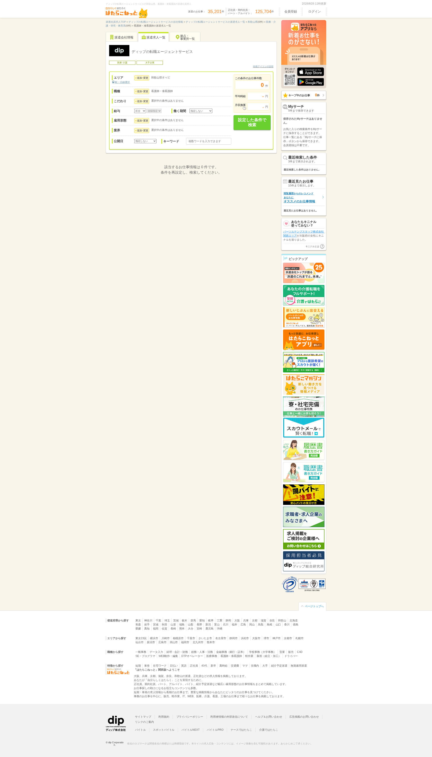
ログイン (314, 11)
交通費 (235, 665)
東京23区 (141, 638)
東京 (138, 620)
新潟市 (151, 642)
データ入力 (156, 652)
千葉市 (191, 638)
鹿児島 (209, 628)
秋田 (164, 624)
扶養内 (255, 665)
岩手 (147, 624)
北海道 (294, 620)
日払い (174, 665)
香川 (287, 624)
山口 (278, 624)
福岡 (155, 628)
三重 (219, 620)
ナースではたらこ (241, 729)
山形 (173, 624)
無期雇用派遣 (299, 665)
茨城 (176, 620)
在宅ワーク (159, 665)
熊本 (182, 628)
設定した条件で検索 (252, 122)
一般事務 (140, 652)
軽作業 (249, 656)
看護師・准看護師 (231, 656)
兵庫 (246, 620)
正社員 (194, 665)
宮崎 (199, 628)
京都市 (288, 638)
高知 (147, 628)
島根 (269, 624)
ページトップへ (314, 606)
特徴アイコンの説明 (263, 66)
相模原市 (178, 638)
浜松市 (245, 638)
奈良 (272, 620)
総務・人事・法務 (202, 652)
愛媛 (138, 628)
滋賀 (263, 620)
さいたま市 (205, 638)
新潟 (208, 624)
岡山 (252, 624)
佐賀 (164, 628)
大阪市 (256, 638)
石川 (225, 624)
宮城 (155, 624)
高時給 (223, 665)
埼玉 (167, 620)
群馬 (193, 620)
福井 (234, 624)
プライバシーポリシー (189, 716)
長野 (199, 624)
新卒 (213, 665)
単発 (147, 665)
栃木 (184, 620)
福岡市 (185, 642)
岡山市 (174, 642)
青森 (138, 624)
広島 (243, 624)
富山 (217, 624)
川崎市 (166, 638)
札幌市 (299, 638)
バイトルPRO (215, 729)
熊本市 (211, 642)
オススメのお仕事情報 (299, 197)
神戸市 (276, 638)
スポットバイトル (164, 729)
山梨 (190, 624)
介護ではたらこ (268, 729)
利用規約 (163, 716)
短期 (138, 665)
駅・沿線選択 (122, 82)
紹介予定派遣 (279, 665)
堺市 (266, 638)
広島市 (162, 642)
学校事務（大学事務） (262, 652)
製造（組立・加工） (269, 656)
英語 (184, 665)
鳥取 (260, 624)
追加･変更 (142, 77)
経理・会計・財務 (177, 652)
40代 (204, 665)
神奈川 (148, 620)
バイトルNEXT (191, 729)
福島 (182, 624)
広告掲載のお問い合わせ (304, 716)
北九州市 (198, 642)
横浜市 (154, 638)
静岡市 (234, 638)
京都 (254, 620)
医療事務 (211, 656)
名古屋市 (220, 638)
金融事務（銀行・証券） (231, 652)
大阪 (237, 620)
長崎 (173, 628)
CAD (300, 652)
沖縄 (219, 628)
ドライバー (291, 656)
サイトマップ (143, 716)
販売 (291, 652)
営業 (282, 652)
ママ (245, 665)
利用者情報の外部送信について (229, 716)
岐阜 (211, 620)
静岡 (228, 620)
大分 (190, 628)
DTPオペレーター (192, 656)
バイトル (140, 729)
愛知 (202, 620)
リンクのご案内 (144, 721)
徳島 (295, 624)
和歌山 (282, 620)
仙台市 (139, 642)
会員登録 (290, 11)
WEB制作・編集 (168, 656)
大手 (265, 665)
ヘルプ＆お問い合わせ (268, 716)
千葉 (158, 620)
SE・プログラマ (145, 656)
